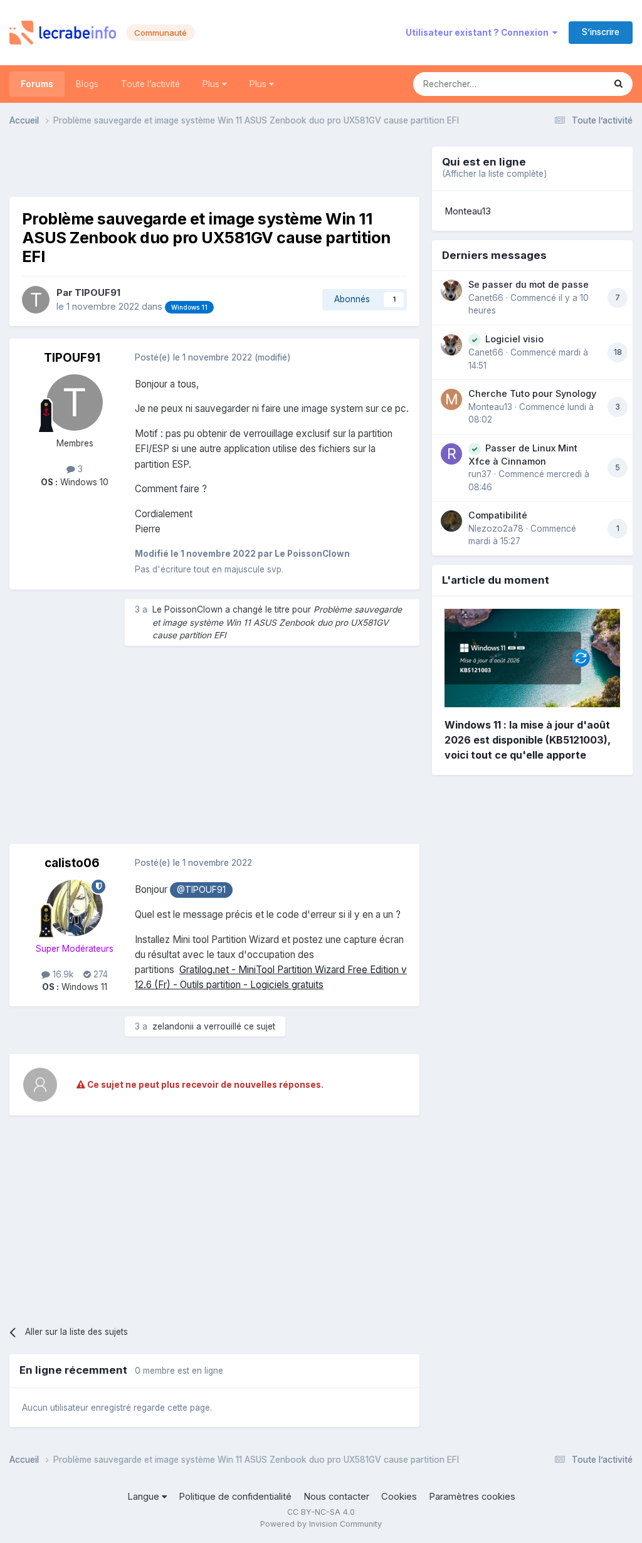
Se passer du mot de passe (528, 284)
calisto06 (72, 863)
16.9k (61, 974)
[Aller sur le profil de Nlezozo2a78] (451, 521)
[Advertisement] (214, 165)
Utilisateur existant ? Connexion (479, 33)
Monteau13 (468, 211)
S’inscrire (600, 32)
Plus (212, 84)
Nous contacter (336, 1496)
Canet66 (485, 298)
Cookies (399, 1496)
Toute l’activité (150, 84)
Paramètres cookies (472, 1496)
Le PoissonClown (187, 609)
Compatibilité (497, 515)
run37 (480, 474)
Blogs (87, 84)
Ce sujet (571, 83)
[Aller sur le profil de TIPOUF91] (36, 299)
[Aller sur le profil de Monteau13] (451, 399)
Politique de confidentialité (235, 1496)
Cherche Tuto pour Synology (532, 393)
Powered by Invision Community (321, 1524)
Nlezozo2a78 (496, 529)
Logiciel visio (514, 339)
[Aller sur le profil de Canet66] (451, 290)
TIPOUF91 (97, 292)
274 (99, 974)
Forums (37, 84)
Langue (144, 1496)
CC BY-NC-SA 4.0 (321, 1512)
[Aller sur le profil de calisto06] (74, 908)
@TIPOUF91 (201, 890)
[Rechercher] (618, 84)
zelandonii (173, 1026)
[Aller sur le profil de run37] (451, 454)
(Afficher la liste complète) (494, 174)
